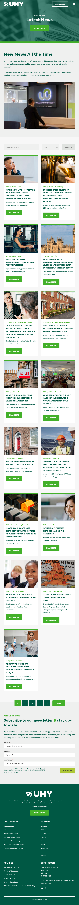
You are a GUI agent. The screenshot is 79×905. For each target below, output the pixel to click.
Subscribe (67, 770)
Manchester (45, 848)
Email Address (8, 760)
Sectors (44, 826)
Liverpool (44, 852)
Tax (19, 187)
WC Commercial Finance (13, 848)
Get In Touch (60, 4)
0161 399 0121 (46, 876)
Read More (14, 212)
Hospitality (59, 187)
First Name (7, 742)
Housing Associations (62, 322)
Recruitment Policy (11, 867)
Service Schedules (11, 882)
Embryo (44, 806)
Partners (44, 837)
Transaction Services (12, 837)
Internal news (59, 392)
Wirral (43, 855)
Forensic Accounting (12, 841)
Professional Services (25, 322)
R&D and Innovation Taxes (14, 844)
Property (21, 392)
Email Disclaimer (10, 874)
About (43, 830)
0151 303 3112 (46, 883)
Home (36, 15)
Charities (56, 458)
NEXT (59, 703)
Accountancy (9, 826)
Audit (20, 256)
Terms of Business (11, 871)
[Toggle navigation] (74, 4)
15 (47, 703)
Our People (45, 833)
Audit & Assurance (11, 833)
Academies (20, 591)
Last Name (7, 751)
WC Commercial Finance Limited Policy (19, 885)
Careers (44, 841)
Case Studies (57, 591)
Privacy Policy (9, 878)
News (43, 844)
